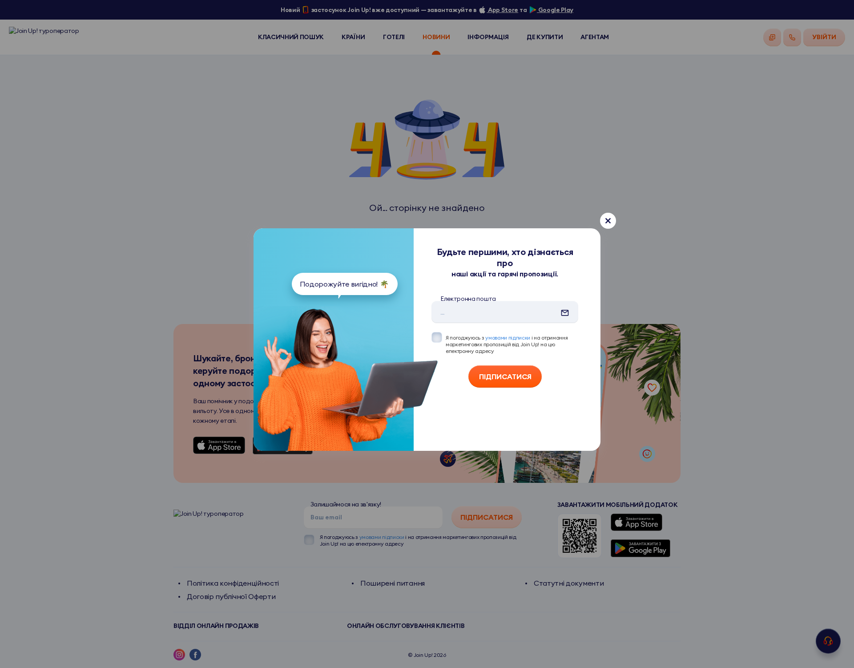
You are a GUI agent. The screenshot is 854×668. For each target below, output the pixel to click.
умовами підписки (507, 337)
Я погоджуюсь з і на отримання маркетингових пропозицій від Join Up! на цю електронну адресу (507, 344)
